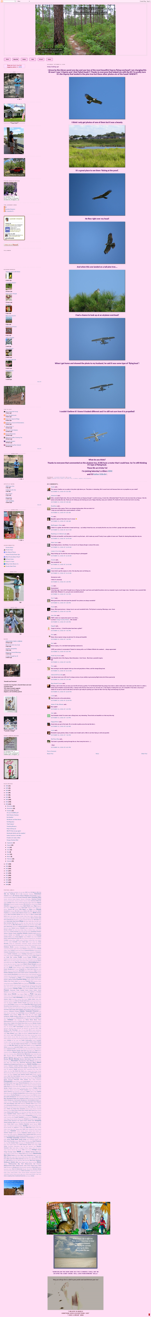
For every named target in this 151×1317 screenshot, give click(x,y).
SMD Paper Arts (10, 486)
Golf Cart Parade (19, 1000)
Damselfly (35, 960)
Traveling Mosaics (12, 826)
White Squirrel (32, 1157)
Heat (25, 1016)
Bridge (22, 929)
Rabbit (5, 1093)
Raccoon (9, 1093)
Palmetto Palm (24, 1076)
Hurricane (6, 1028)
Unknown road (32, 1146)
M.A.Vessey (23, 1048)
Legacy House (29, 1042)
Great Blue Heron (29, 1004)
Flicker (22, 983)
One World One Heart (18, 1071)
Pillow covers (33, 1083)
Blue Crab (34, 921)
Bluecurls (6, 928)
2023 (7, 792)
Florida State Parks (11, 566)
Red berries (19, 1096)
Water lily (10, 1153)
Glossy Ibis (25, 997)
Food (17, 990)
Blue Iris (14, 923)
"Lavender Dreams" (11, 282)
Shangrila (32, 1119)
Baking (12, 907)
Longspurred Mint (10, 1048)
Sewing (34, 1117)
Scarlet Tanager (11, 1115)
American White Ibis (36, 900)
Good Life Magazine (8, 1002)
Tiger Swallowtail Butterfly (33, 1139)
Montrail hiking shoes (19, 1057)
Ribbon (26, 1105)
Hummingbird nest (37, 1026)
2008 (7, 884)
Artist (36, 904)
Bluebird (21, 926)
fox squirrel (31, 991)
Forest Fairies (33, 990)
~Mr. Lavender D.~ (9, 211)
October (9, 810)
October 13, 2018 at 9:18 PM (61, 662)
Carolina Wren (31, 940)
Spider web (6, 1125)
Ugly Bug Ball (24, 1146)
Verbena (39, 1148)
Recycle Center (29, 1095)
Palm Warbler (16, 1076)
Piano (14, 1081)
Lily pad (13, 1043)
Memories (27, 1054)
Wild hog (8, 1160)
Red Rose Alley (55, 739)
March (9, 856)
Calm (14, 935)
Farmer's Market (8, 979)
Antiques (13, 902)
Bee (16, 911)
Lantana (34, 1040)
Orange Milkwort (11, 1072)
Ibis (30, 1030)
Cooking (24, 953)
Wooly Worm (35, 1167)
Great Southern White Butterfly (24, 1006)
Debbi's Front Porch (11, 326)
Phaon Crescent (8, 1079)
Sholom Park (31, 1120)
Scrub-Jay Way (10, 1117)
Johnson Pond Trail (33, 1033)
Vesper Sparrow (7, 1149)
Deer (37, 962)
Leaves (23, 1042)
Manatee (9, 1050)
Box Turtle (15, 929)
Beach (24, 909)
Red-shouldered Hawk (33, 1100)
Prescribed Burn (24, 1088)
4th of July (19, 893)
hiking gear (13, 1018)
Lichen (5, 1043)
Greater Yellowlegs (8, 1007)
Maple (28, 1050)
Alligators (27, 895)
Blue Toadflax (35, 924)
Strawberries (31, 1129)
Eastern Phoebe (21, 974)
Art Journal (32, 904)
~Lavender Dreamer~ (10, 209)
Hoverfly (11, 1026)
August (9, 845)
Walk (19, 1152)
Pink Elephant (24, 1084)
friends (14, 994)
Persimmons (38, 1077)
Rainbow (15, 1093)
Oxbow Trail (6, 1074)
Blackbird (25, 919)
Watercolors (22, 1153)
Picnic (32, 1081)
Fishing (5, 983)
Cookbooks (14, 953)
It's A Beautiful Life (11, 359)
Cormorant (17, 955)
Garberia (6, 995)
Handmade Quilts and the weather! (16, 833)
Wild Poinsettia (26, 1160)
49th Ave (39, 892)
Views (26, 1149)
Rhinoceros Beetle (21, 1105)
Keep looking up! (11, 828)
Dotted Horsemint (30, 967)
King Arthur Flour (15, 1038)
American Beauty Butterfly (14, 899)
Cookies (19, 953)
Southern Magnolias (24, 1124)
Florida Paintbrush (18, 986)
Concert (5, 953)
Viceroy (19, 1149)
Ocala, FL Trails (10, 561)
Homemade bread (15, 1021)
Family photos (34, 977)
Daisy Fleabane (16, 960)
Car (34, 938)
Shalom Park (21, 1119)
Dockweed (28, 965)
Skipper (34, 1122)
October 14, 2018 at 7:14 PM (61, 717)
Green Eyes (31, 1007)
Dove (36, 967)
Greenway (6, 1009)
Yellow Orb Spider (34, 1170)
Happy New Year (29, 1014)
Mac (27, 1048)
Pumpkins (25, 1089)
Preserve (31, 1088)
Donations (19, 967)
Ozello (11, 1074)
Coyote (38, 955)
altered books (33, 895)
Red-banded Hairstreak (33, 1098)
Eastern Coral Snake (19, 972)
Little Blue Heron (13, 1045)
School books (22, 1115)
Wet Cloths (17, 1155)
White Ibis (6, 1157)
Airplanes (6, 895)
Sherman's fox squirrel (18, 1120)
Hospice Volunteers (9, 1024)
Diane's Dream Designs (30, 964)
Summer (13, 1131)
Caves (30, 941)
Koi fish (13, 1040)
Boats (10, 928)
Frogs (25, 994)
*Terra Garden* (10, 348)
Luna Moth (18, 1048)
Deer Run (12, 964)
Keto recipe (38, 1036)
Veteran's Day (14, 1149)
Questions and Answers (20, 1091)
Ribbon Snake (38, 1105)
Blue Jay (19, 923)
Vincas (29, 1149)
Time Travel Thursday (9, 1141)
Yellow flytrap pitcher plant (15, 1170)
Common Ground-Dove (9, 952)
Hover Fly (6, 1026)
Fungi (35, 994)
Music (34, 1062)
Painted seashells (37, 1074)
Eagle (35, 970)
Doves (39, 967)
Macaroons (30, 1048)
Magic (34, 1048)
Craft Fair (9, 957)
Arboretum (7, 904)
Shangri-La (26, 1119)
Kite (33, 1038)
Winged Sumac (25, 1162)
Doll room (6, 967)
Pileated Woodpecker (24, 1083)
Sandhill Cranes (11, 1113)
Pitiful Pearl (7, 1086)
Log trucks (32, 1045)
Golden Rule (38, 999)
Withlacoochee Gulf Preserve (33, 1163)
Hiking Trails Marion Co (12, 564)
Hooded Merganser (29, 1021)
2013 (7, 873)
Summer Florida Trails (30, 1130)
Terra (52, 666)
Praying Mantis (16, 1088)
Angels (5, 902)
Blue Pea (34, 923)
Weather (27, 1153)
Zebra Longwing (8, 1175)
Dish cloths (22, 965)
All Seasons (16, 895)
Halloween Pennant (14, 1011)
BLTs (25, 921)
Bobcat (13, 928)
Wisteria (5, 1163)
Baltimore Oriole (31, 907)
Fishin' (39, 981)
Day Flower (12, 962)
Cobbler (5, 950)
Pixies (11, 1086)
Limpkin (39, 1043)
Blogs (21, 921)
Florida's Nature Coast (35, 988)
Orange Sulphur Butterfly (20, 1072)
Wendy (13, 1155)
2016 (7, 866)
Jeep (8, 1033)
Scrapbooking (29, 1115)
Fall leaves (23, 977)
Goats (10, 999)
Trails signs (29, 1141)
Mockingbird (29, 1055)
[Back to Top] (149, 1315)
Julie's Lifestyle (10, 337)
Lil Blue (9, 1043)
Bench (10, 912)
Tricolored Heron (30, 1142)
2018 (7, 804)
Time (40, 1139)
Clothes (35, 948)
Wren (31, 1169)
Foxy (35, 991)
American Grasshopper (26, 899)
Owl (35, 1072)
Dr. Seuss (17, 969)
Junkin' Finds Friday (25, 1035)
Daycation (23, 962)
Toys (20, 1141)
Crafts (20, 957)
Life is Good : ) (10, 426)
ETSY (39, 976)
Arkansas (12, 904)
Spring (25, 1125)
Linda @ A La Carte (56, 551)
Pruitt (21, 1089)
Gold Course (24, 999)
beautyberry (7, 911)
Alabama (11, 895)
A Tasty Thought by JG (12, 656)
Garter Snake (11, 995)
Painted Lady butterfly (19, 1074)
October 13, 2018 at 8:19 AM (61, 491)
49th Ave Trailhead (9, 894)
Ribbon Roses (32, 1105)
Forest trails (17, 991)
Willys (20, 1162)
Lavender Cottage (8, 1042)
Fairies (13, 977)
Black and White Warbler (14, 914)
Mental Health (34, 1054)
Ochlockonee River (22, 1069)
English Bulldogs (34, 976)
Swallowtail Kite (12, 1136)
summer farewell (20, 1130)
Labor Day (18, 1040)
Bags (35, 906)
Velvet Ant (35, 1148)
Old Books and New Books (14, 819)
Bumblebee (34, 931)
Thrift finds (14, 1139)
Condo (9, 953)
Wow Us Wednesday (17, 1169)
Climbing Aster (30, 948)
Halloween (6, 1011)
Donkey (23, 967)
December (10, 806)
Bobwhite (22, 928)
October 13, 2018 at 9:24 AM (61, 512)
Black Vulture (16, 917)
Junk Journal (17, 1035)
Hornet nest (38, 1021)
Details (21, 964)
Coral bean (29, 953)
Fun (31, 994)
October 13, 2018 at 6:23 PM (61, 611)
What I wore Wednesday (27, 1155)
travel (34, 1141)
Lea (52, 586)
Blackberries (10, 919)
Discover (17, 965)
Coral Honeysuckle (37, 953)
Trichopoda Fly (22, 1142)
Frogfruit (21, 994)
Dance (39, 960)
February (9, 858)
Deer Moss (8, 964)
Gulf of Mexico (27, 1009)
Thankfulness (23, 1137)
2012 (7, 875)
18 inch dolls (22, 892)
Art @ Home (9, 493)
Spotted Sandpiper (19, 1125)
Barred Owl (11, 909)
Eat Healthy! (10, 817)
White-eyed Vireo (11, 1158)
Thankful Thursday (13, 1137)
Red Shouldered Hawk (10, 1098)
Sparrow (35, 1124)
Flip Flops (26, 983)
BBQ (20, 909)
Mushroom (22, 1062)
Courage (26, 955)
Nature (39, 1062)
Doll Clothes (38, 965)
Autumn (21, 906)
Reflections (23, 1103)
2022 (7, 795)
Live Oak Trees (22, 1045)
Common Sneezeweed (20, 952)
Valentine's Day (8, 1148)
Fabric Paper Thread (11, 293)
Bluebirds (39, 926)
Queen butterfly (8, 1091)
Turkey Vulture (35, 1144)
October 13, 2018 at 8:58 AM (61, 502)
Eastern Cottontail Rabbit (31, 972)
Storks (27, 1129)
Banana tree (38, 907)
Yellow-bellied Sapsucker (35, 1172)
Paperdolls (35, 1076)
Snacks (39, 1122)
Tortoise (16, 1141)
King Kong (21, 1038)
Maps (36, 1050)
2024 (7, 790)
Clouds (39, 948)
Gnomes (6, 999)
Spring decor (38, 1125)
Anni (52, 643)
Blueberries (15, 926)
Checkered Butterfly (36, 943)
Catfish (19, 941)
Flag (8, 983)
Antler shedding (19, 902)
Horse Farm (24, 1023)
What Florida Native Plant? (13, 557)
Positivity (31, 1086)
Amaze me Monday (17, 897)
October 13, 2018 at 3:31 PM (61, 594)
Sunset (29, 1132)
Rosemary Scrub (7, 1110)
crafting (15, 957)
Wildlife (13, 1162)
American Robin (27, 900)
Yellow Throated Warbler (23, 1172)
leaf (21, 1042)
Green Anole (15, 1007)
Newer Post (50, 753)
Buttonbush (38, 933)
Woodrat (21, 1167)
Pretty (39, 1088)
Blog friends (16, 921)
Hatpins (36, 1014)
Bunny (15, 933)
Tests (5, 1137)
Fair (10, 977)
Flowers (6, 990)
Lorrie (52, 730)
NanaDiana (54, 506)
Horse (5, 1023)
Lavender (38, 1040)
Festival (28, 981)
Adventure (37, 894)
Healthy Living (17, 1016)
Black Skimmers (34, 916)
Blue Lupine (28, 923)
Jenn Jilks (54, 615)
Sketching (30, 1122)
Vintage (34, 1149)
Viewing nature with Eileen (13, 271)
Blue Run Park (17, 924)
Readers (8, 1095)
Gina (52, 634)
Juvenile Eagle (34, 1035)
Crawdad (25, 957)
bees (18, 911)
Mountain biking (7, 1060)
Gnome (33, 997)
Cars (36, 940)
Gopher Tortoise (18, 1002)
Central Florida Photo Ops (13, 554)
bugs (25, 931)
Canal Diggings (19, 936)
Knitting (9, 1040)
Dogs (34, 965)
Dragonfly (21, 969)
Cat (7, 941)
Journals (8, 1035)
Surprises (15, 1134)
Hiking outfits (26, 1018)
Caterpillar (15, 941)
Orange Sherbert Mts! (12, 840)
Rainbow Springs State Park (31, 1093)
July (8, 847)
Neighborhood (7, 1064)
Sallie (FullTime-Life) (56, 674)
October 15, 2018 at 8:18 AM (61, 726)
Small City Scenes (56, 655)
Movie (28, 1060)
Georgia (30, 995)
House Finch (31, 1024)
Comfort (13, 950)
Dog (31, 965)
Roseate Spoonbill (37, 1108)
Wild (25, 1158)
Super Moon (10, 1134)
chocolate (17, 947)
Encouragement (22, 976)
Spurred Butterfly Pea (8, 1127)
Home (97, 753)
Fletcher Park (17, 983)
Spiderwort (11, 1125)
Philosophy (16, 1079)
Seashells (21, 1117)
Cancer (29, 936)
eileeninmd (54, 495)
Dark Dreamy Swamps (13, 815)
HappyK (53, 626)
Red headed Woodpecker (35, 1096)
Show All (39, 381)
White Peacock (18, 1157)
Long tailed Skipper (18, 1047)
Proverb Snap (17, 1089)
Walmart (23, 1151)
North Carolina (32, 1064)
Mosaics (22, 1059)
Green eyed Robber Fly (23, 1007)
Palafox (5, 1076)
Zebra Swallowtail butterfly (18, 1175)
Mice (5, 1055)
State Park (29, 1127)
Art (24, 904)
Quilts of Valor (33, 1091)
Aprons (39, 902)
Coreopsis (11, 955)
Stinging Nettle (19, 1129)
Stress (36, 1129)
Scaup (17, 1115)
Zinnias (29, 1175)
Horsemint (30, 1023)
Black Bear (23, 914)
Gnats (30, 997)
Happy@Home (55, 721)
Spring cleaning (31, 1125)
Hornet (34, 1021)
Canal (13, 936)
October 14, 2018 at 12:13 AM (61, 670)
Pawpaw (17, 1077)
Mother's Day (31, 1059)
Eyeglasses (6, 977)
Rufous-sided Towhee (12, 1112)
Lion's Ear (6, 1045)
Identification (38, 1030)
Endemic (28, 976)
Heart (23, 1016)
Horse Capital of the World (14, 1023)
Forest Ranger (12, 991)
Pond (27, 1086)
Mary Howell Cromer (56, 683)
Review (15, 1105)
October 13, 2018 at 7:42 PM (61, 639)
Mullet (14, 1062)
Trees (16, 1143)
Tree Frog (6, 1142)
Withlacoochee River (9, 1165)
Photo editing (32, 1079)
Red (34, 1095)
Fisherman (35, 981)
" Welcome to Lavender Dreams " (75, 6)
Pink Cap (18, 1084)
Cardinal (6, 940)
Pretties (35, 1088)
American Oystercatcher (9, 900)
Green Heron (38, 1007)
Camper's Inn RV (32, 935)
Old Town (10, 1071)
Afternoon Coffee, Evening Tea (14, 437)
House (19, 1024)
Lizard (28, 1045)
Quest (13, 1091)
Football (22, 990)
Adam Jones (54, 542)
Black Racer (27, 916)
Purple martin (38, 1089)
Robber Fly (10, 1108)
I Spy (19, 1030)
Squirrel (16, 1127)
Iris (40, 1031)
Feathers (32, 979)
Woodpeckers (15, 1167)
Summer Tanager (8, 1132)
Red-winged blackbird (27, 1101)
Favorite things (22, 979)
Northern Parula (14, 1067)
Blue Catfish (29, 921)
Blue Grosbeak (7, 923)
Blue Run (10, 924)
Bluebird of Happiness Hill (30, 926)
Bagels (32, 906)
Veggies (30, 1148)
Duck (26, 969)
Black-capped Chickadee (24, 917)
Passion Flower (11, 1077)
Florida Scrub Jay (27, 986)
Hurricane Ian (27, 1028)
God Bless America (16, 999)
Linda (52, 695)
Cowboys (31, 955)
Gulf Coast (12, 1009)
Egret (9, 976)
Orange (35, 1071)
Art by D (28, 904)
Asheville (6, 906)
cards (17, 940)
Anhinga (9, 902)
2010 (7, 880)
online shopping (27, 1071)
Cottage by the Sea (11, 490)
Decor (27, 962)
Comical (22, 950)
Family (28, 977)
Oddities (5, 1071)
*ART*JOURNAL (10, 501)
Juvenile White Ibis (16, 1036)
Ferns (24, 981)
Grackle (24, 1002)
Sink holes (18, 1122)
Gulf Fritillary (19, 1009)
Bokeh (26, 928)
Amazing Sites (56, 478)
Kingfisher (26, 1038)
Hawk (39, 1014)
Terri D (53, 598)
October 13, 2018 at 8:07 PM (61, 651)
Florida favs (26, 985)
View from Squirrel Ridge (12, 419)
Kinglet (30, 1038)
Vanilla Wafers (15, 1148)
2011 (7, 877)
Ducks (5, 970)
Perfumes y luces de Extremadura (15, 422)
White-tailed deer (20, 1158)
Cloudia (53, 560)
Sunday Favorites (17, 1132)
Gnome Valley (38, 997)
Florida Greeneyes (34, 985)
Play (14, 1086)
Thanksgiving (30, 1137)
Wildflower (38, 1160)
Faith (17, 977)
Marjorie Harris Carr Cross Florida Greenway (25, 1052)
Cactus (10, 935)
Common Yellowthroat (30, 952)
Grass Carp (38, 1002)
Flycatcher (12, 990)
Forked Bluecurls (24, 991)
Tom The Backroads (11, 415)
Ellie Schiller (14, 976)
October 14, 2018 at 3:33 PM (61, 709)
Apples (29, 902)
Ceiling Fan (11, 943)
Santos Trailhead (29, 1113)
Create (29, 957)
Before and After (28, 911)
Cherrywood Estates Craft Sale (21, 945)
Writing (39, 1169)
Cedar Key (35, 941)
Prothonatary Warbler (8, 1089)
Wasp (36, 1151)
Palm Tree (10, 1076)
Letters (35, 1042)
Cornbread (22, 955)
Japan (5, 1033)
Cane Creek (34, 936)
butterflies (19, 933)
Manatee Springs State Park (19, 1050)
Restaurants (10, 1105)
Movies (32, 1060)
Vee (52, 516)
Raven (5, 1095)
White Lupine (12, 1157)
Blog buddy (9, 921)
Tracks (23, 1141)
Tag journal (38, 1136)
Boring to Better (8, 929)
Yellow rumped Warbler (12, 1172)
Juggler (12, 1035)
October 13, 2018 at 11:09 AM (61, 547)
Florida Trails (9, 549)
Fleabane (11, 983)
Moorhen (26, 1057)
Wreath (28, 1169)
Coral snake (6, 955)
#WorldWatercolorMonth (13, 892)
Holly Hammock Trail (19, 1019)
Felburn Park (7, 981)
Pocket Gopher (18, 1086)
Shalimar (16, 1119)
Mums (18, 1062)
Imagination (7, 1031)
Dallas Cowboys (29, 960)
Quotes (39, 1091)
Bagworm (39, 906)
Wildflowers (7, 1162)
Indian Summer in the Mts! (14, 835)
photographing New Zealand (13, 445)
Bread (19, 929)
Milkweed (14, 1055)
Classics (25, 948)
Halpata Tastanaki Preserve (29, 1011)
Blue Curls (39, 921)
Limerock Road (24, 1043)
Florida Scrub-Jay (36, 986)
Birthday (39, 912)
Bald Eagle (24, 907)
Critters (66, 478)
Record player (23, 1095)
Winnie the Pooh (32, 1162)
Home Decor (33, 1019)
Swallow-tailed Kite (31, 1134)
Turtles (5, 1146)
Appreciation (34, 902)
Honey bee (22, 1021)
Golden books (31, 999)
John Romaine (24, 1033)
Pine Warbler (7, 1084)
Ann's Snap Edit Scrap (12, 411)
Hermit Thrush (30, 1016)
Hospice (39, 1023)
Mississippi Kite (21, 1055)
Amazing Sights (26, 897)
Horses (35, 1023)
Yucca (40, 1174)
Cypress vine (10, 960)
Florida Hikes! (9, 547)
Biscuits (5, 914)
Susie (52, 606)
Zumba (32, 1175)
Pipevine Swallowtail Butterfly (34, 1084)
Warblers (32, 1151)
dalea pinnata (23, 960)
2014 (7, 871)
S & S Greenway (22, 1112)
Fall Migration (10, 821)
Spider (39, 1124)
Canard (25, 936)
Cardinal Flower (12, 940)
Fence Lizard (14, 981)
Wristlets (35, 1169)
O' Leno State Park (32, 1067)
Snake (5, 1124)
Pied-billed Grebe (8, 1083)
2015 (7, 868)
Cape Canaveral (25, 938)
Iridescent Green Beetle (34, 1031)
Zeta (26, 1175)
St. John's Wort (21, 1127)
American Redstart (19, 900)
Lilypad (17, 1043)
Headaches (7, 1016)
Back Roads (27, 906)
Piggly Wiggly (16, 1083)
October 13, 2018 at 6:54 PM (61, 622)
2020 (7, 799)
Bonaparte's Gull (32, 928)
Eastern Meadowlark (13, 974)
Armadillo (16, 904)
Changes (29, 943)
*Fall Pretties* (10, 824)
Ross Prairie (18, 1110)
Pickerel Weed (19, 1081)
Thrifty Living (22, 1139)
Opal (33, 1071)
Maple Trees (32, 1050)
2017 (7, 864)
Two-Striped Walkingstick (14, 1146)
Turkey (29, 1144)
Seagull (16, 1117)
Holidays (10, 1019)
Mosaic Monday (14, 1059)
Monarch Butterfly (37, 1055)
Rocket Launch (29, 1108)
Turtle (39, 1144)
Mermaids (39, 1054)
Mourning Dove (22, 1060)
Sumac (8, 1130)
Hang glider (32, 1012)
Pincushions (38, 1083)
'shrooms (6, 892)
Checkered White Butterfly (9, 945)
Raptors (39, 1093)
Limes (29, 1043)
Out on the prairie (56, 568)
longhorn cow (26, 1047)
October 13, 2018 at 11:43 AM (61, 564)
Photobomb (38, 1079)
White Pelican (25, 1157)
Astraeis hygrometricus (14, 906)
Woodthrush (29, 1167)
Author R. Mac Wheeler (57, 704)
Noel (26, 1064)
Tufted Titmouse (23, 1144)
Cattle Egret (25, 941)
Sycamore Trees (32, 1136)
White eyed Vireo (37, 1155)
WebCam (31, 1153)
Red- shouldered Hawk (22, 1098)
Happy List (21, 1014)
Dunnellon (22, 971)
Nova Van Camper (22, 1067)
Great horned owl (13, 1006)
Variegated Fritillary (23, 1148)
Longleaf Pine (32, 1047)
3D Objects (33, 892)
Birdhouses (30, 912)
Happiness (6, 1014)
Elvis (18, 976)
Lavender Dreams (10, 441)
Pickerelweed (26, 1081)
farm (40, 977)
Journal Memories (10, 434)
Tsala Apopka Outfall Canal (13, 1144)
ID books (33, 1030)
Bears (30, 909)
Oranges (28, 1072)
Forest (26, 990)
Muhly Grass (10, 1062)
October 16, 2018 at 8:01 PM (61, 747)
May (8, 852)
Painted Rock (29, 1074)
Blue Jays (23, 923)
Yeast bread (6, 1170)
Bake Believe (7, 907)
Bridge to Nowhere (28, 929)
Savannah (35, 1113)
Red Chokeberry (26, 1096)
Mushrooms (29, 1062)
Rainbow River (21, 1093)
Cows (34, 955)
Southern (16, 1124)
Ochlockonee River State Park (34, 1069)
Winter (39, 1162)
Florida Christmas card (19, 985)
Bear (28, 909)
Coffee (9, 950)
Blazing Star (30, 919)
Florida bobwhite (9, 985)
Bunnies (11, 933)
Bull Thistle (28, 931)
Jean (52, 713)
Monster (6, 1057)
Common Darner (37, 950)
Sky (37, 1122)
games (39, 994)
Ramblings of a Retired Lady (58, 533)
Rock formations (21, 1108)
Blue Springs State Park (26, 924)
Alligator (22, 895)
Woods (25, 1167)
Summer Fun (38, 1130)
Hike (39, 1016)
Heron (36, 1016)
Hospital (16, 1024)
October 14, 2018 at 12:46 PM (61, 700)
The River (8, 304)
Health (11, 1016)
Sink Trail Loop (24, 1122)
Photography (87, 478)
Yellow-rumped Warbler (31, 1174)
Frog (18, 994)
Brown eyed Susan (37, 929)
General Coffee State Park (22, 995)
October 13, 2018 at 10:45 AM (61, 538)
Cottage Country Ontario (63, 619)
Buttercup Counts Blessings (13, 652)
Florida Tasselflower (8, 988)
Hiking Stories (32, 1018)
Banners (5, 909)
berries (14, 912)
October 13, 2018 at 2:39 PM (61, 582)
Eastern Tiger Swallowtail (30, 974)
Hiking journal (19, 1018)
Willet (17, 1162)
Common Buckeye (29, 950)
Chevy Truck (31, 945)
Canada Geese (8, 936)
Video (23, 1149)
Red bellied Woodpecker (10, 1096)
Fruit (28, 994)
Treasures (38, 1141)
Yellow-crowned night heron (19, 1174)
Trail (26, 1141)
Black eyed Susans (12, 916)
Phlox (21, 1079)
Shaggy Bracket (10, 1119)
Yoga (37, 1174)
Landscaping (28, 1040)
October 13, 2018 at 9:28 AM (61, 521)
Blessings (36, 919)
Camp (26, 935)
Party (5, 1077)
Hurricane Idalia (34, 1028)
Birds (62, 478)
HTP (14, 1026)
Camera (22, 935)
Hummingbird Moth (28, 1026)
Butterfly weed (32, 933)
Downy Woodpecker (9, 969)
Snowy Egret (10, 1124)
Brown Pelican (7, 931)
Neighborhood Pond (16, 1064)
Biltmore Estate (23, 912)
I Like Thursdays (13, 1030)
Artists (39, 904)
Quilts (28, 1091)
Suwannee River (22, 1134)
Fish (32, 981)
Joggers (16, 1033)
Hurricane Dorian (12, 1028)
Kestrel (33, 1036)
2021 (7, 797)
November (10, 808)
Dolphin (14, 967)
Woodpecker (9, 1167)
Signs (14, 1122)
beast (34, 909)
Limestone (34, 1043)
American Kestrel (36, 899)
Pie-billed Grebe (37, 1081)
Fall (71, 478)
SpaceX (31, 1124)
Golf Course (27, 1000)
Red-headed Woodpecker (20, 1100)
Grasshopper (11, 1004)
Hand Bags (21, 1012)
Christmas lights (12, 948)
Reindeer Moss (30, 1103)
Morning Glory (33, 1057)
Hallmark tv (38, 1009)
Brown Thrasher (14, 931)
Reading (13, 1095)
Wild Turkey (33, 1160)
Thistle (8, 1139)
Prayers (10, 1088)
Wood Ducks (34, 1165)
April (8, 854)
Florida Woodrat (25, 988)
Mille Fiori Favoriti (11, 315)
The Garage (36, 1137)
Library (80, 478)
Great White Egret (36, 1006)
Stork (24, 1129)
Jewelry (12, 1033)
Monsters (11, 1057)
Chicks (39, 945)
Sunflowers (24, 1132)
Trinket (36, 1142)
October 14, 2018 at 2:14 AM (61, 679)
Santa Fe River (21, 1113)
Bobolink (18, 928)
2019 (7, 801)
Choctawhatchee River (25, 947)
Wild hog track (14, 1160)
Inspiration (26, 1031)
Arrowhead (21, 904)
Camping (38, 935)
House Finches (38, 1024)
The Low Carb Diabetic (12, 430)
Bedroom (12, 911)
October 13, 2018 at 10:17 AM (61, 530)
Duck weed (38, 969)
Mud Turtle (37, 1060)
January (9, 861)
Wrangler (25, 1169)
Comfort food (17, 950)
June (8, 849)
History (37, 1018)
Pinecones (13, 1084)
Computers (38, 952)
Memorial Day (20, 1054)
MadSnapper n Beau (56, 525)
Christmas (33, 947)
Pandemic (30, 1076)
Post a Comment (51, 751)
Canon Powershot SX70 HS (14, 938)
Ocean (15, 1069)
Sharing (35, 1119)
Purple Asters (32, 1089)
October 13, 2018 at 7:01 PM (61, 630)
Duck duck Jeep (31, 969)
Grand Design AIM (31, 1002)
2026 (7, 786)
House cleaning (25, 1024)
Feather (28, 979)
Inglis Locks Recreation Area (16, 1031)
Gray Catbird (21, 1004)
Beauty (38, 909)
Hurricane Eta (20, 1028)
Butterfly (25, 933)
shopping (38, 1120)
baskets (17, 909)
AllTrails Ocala (10, 559)
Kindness (10, 1038)
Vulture (14, 1151)
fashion (14, 979)
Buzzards (6, 935)
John (19, 1033)
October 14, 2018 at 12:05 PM (61, 691)
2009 (7, 882)
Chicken (36, 945)
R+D (5, 207)
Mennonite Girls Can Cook (13, 645)
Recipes (17, 1095)
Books (39, 928)
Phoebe (26, 1079)
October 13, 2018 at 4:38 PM (61, 603)
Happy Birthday (13, 1014)
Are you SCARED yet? (13, 812)
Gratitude (17, 1004)
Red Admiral (38, 1095)
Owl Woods (38, 1072)
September (10, 843)
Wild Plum (20, 1160)
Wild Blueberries (35, 1158)
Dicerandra (38, 964)
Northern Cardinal (13, 1065)
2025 (7, 788)
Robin (14, 1108)
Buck (20, 931)
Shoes (25, 1120)
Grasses (6, 1004)
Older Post (144, 753)
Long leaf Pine (10, 1047)
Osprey (32, 1072)
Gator (15, 995)
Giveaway (19, 997)
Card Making (38, 938)
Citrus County (19, 948)
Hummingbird (19, 1026)
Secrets (30, 1117)
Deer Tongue (17, 964)
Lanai (22, 1040)
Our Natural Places (11, 552)
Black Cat (28, 914)
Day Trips (17, 962)
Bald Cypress (18, 907)
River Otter (31, 1106)
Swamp (18, 1136)
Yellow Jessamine (25, 1170)
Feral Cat (20, 981)
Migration (9, 1055)
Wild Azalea (29, 1158)
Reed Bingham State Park (13, 1103)
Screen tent (35, 1115)
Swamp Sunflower (24, 1136)
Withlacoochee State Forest (23, 1165)
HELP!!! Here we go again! (14, 831)
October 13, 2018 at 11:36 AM (61, 556)
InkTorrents (9, 497)
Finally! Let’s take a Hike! (13, 837)
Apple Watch (25, 902)
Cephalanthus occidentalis (21, 943)
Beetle (21, 911)
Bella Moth (35, 911)
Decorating (32, 962)
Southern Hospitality (11, 648)
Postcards (35, 1086)
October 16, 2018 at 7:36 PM (61, 735)
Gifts (14, 997)
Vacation (39, 1146)
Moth (26, 1059)
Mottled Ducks (38, 1059)
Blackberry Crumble (18, 919)
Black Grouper (20, 916)
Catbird (10, 941)
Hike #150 (6, 1018)
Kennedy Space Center (26, 1036)
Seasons (26, 1117)
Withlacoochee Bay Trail (16, 1163)
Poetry (24, 1086)
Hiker (9, 1018)
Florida (75, 478)
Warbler (28, 1151)
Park (39, 1076)
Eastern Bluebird (8, 972)
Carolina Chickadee (23, 940)
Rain (12, 1093)
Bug (22, 931)
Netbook (23, 1064)
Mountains (14, 1060)
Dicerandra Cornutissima (9, 965)
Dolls (10, 967)
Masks (15, 1054)
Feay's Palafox (38, 979)
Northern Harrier (32, 1065)
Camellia (18, 935)
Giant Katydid (36, 995)
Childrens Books (8, 947)
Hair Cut (33, 1009)
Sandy (52, 487)
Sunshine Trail (35, 1132)
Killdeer (5, 1038)
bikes (17, 912)
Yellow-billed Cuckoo (8, 1174)
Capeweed (31, 938)
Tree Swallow (11, 1142)
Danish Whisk (7, 962)
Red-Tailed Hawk (17, 1101)
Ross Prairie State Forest (28, 1110)
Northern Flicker (23, 1065)
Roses (13, 1110)
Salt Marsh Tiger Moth (31, 1112)
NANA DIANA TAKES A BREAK (14, 641)
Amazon (5, 899)
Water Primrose (15, 1153)
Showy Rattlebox (8, 1122)
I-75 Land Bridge (25, 1030)
